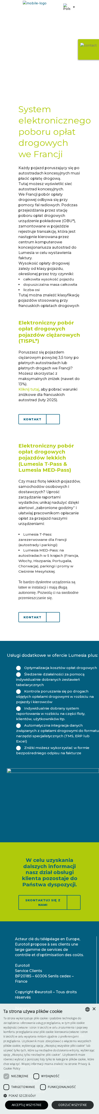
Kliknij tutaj (28, 389)
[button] (49, 1096)
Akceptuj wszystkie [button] (26, 1105)
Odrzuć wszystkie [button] (72, 1105)
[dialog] (49, 1059)
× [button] (94, 1009)
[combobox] (87, 1009)
